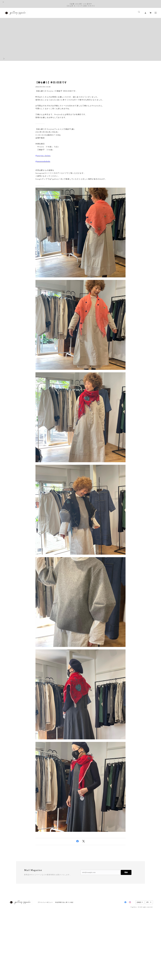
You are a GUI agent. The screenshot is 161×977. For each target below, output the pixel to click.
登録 (126, 872)
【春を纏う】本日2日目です (51, 82)
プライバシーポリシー (45, 902)
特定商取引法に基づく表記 (64, 902)
